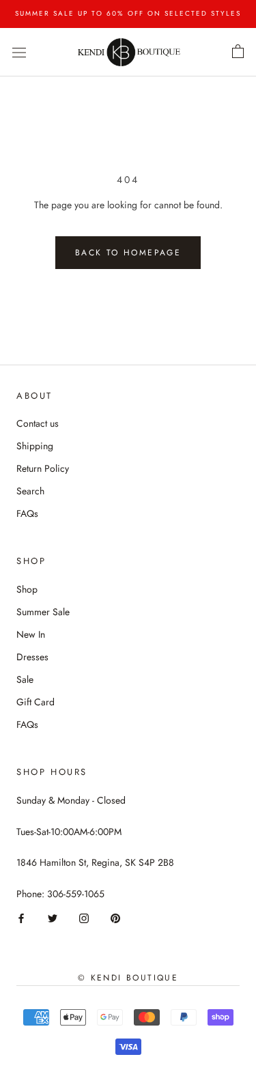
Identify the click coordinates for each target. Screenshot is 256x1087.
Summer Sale (43, 612)
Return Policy (42, 468)
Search (30, 491)
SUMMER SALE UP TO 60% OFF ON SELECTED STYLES (128, 13)
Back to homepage (128, 252)
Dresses (32, 657)
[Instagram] (84, 917)
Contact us (37, 423)
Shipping (34, 446)
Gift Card (35, 702)
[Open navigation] (19, 51)
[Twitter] (52, 917)
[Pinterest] (115, 917)
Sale (24, 679)
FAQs (27, 513)
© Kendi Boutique (128, 978)
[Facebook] (21, 917)
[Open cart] (238, 52)
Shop (27, 589)
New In (30, 634)
